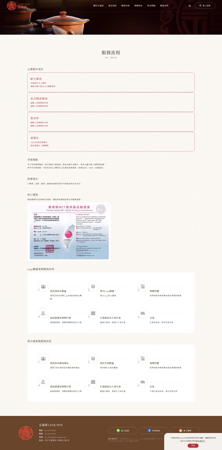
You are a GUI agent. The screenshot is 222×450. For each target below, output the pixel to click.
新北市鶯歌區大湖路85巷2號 (57, 440)
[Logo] (18, 6)
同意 (193, 445)
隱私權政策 (200, 441)
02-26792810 (50, 430)
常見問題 (151, 6)
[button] (189, 5)
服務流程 (125, 6)
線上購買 (187, 431)
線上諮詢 (125, 431)
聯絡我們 (164, 6)
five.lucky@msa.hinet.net (55, 437)
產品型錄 (112, 6)
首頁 (106, 58)
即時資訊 (156, 431)
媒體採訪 (138, 6)
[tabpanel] (111, 17)
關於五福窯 (98, 6)
